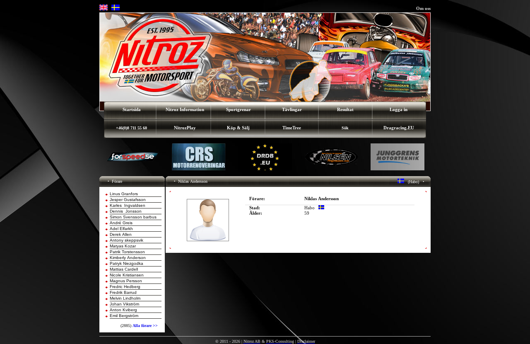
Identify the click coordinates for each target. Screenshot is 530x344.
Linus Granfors (124, 193)
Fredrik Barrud (123, 292)
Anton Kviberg (123, 310)
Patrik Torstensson (127, 252)
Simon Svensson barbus (133, 217)
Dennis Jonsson (126, 211)
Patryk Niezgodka (126, 263)
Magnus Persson (126, 281)
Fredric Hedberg (125, 286)
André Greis (121, 222)
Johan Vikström (124, 304)
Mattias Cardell (124, 269)
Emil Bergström (124, 315)
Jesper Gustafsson (128, 199)
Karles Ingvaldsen (127, 205)
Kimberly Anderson (128, 257)
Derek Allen (121, 234)
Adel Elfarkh (121, 228)
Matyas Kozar (123, 246)
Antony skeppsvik (126, 240)
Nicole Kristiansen (127, 275)
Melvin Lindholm (125, 298)
